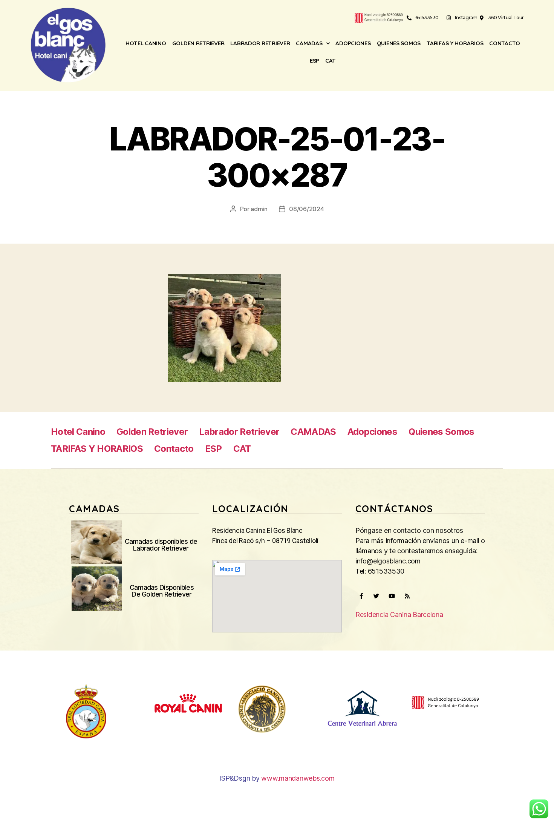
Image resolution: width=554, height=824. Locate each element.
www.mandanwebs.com (297, 778)
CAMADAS (309, 43)
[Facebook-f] (361, 596)
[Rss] (407, 596)
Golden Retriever (198, 43)
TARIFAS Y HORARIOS (455, 43)
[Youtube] (391, 596)
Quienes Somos (399, 43)
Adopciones (352, 43)
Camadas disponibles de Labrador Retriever (161, 544)
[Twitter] (376, 596)
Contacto (504, 43)
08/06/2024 (306, 209)
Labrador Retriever (260, 43)
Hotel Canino (145, 43)
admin (259, 209)
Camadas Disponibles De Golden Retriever (162, 590)
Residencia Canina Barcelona (399, 614)
